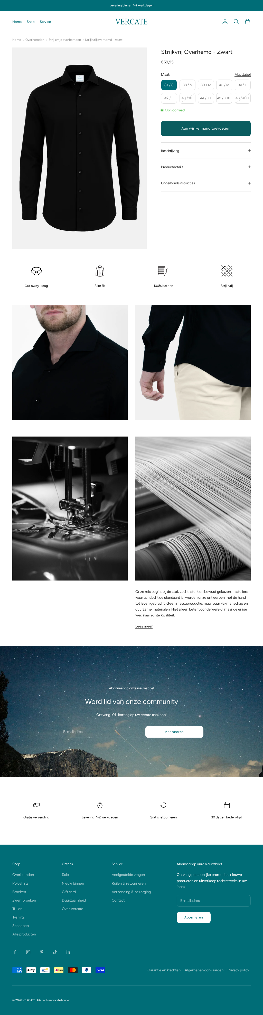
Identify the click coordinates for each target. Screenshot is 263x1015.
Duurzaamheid (74, 900)
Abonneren (174, 732)
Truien (17, 908)
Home (17, 22)
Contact (118, 900)
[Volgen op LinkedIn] (68, 952)
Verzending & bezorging (131, 892)
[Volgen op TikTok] (55, 952)
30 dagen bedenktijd (226, 817)
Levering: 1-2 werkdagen (100, 817)
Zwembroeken (24, 900)
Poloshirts (20, 883)
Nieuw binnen (73, 883)
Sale (65, 874)
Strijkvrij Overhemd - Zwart (104, 40)
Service (45, 22)
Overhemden (34, 40)
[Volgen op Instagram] (28, 952)
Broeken (19, 892)
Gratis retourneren (163, 817)
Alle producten (24, 934)
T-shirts (18, 917)
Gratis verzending (36, 817)
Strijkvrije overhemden (65, 40)
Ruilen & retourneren (129, 883)
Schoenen (20, 925)
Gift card (69, 892)
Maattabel (242, 74)
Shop (31, 22)
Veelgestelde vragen (128, 874)
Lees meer (144, 626)
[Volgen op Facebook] (14, 952)
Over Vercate (72, 908)
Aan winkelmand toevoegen (206, 128)
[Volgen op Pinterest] (41, 952)
